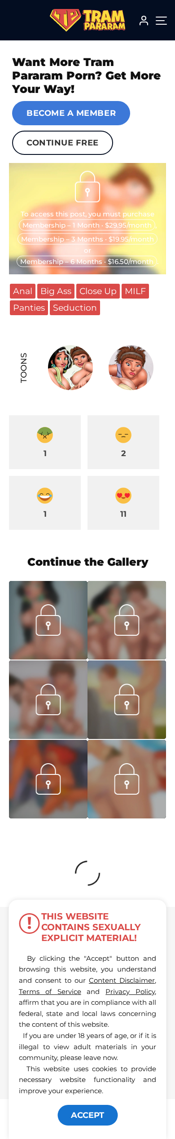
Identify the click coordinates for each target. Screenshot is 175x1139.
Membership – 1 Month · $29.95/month (87, 224)
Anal (22, 291)
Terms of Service (50, 991)
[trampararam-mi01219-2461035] (127, 736)
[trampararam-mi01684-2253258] (48, 736)
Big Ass (55, 291)
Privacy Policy (130, 991)
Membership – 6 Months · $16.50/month (86, 261)
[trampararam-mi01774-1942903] (48, 657)
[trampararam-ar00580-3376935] (48, 816)
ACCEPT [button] (87, 1115)
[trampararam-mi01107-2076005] (127, 816)
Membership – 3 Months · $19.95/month (87, 238)
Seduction (75, 307)
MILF (135, 291)
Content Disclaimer (122, 980)
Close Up (98, 291)
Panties (29, 307)
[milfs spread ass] (127, 657)
